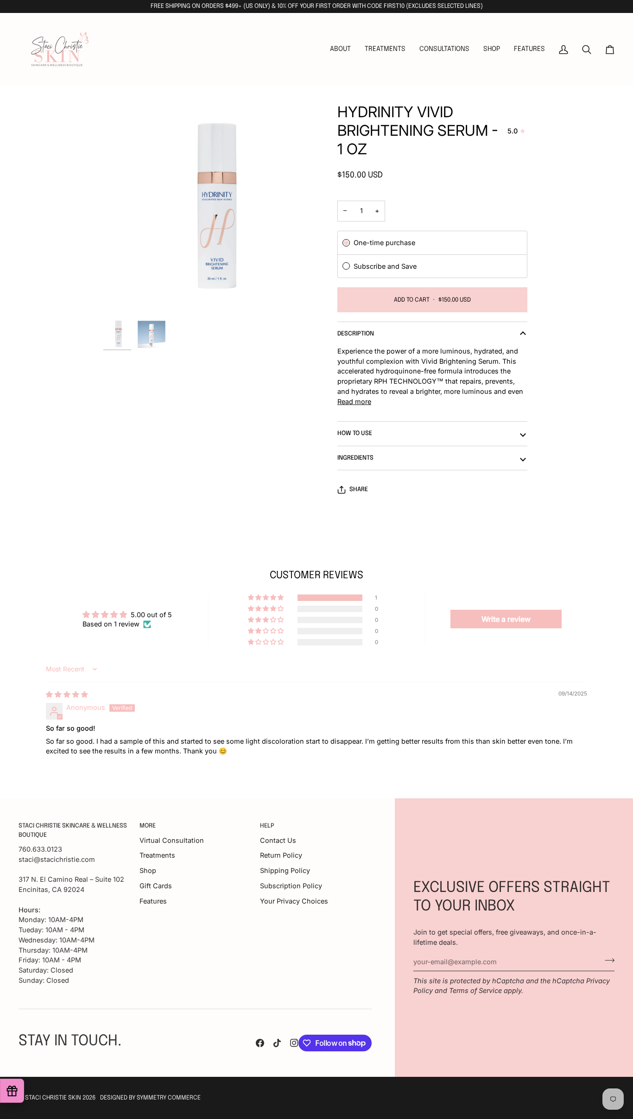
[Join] (606, 960)
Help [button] (267, 826)
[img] (67, 694)
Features (153, 901)
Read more (354, 401)
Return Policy (281, 855)
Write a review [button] (506, 619)
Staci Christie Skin (53, 1098)
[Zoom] (209, 209)
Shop (147, 870)
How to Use (354, 433)
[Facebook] (260, 1043)
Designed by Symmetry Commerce (150, 1098)
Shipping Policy (285, 870)
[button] (385, 49)
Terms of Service (475, 990)
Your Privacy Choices (294, 901)
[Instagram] (294, 1043)
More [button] (147, 826)
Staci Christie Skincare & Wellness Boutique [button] (73, 830)
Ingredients (355, 458)
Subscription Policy (291, 886)
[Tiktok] (277, 1043)
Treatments (157, 855)
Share (358, 490)
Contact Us (278, 840)
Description (355, 334)
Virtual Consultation (171, 840)
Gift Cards (155, 886)
